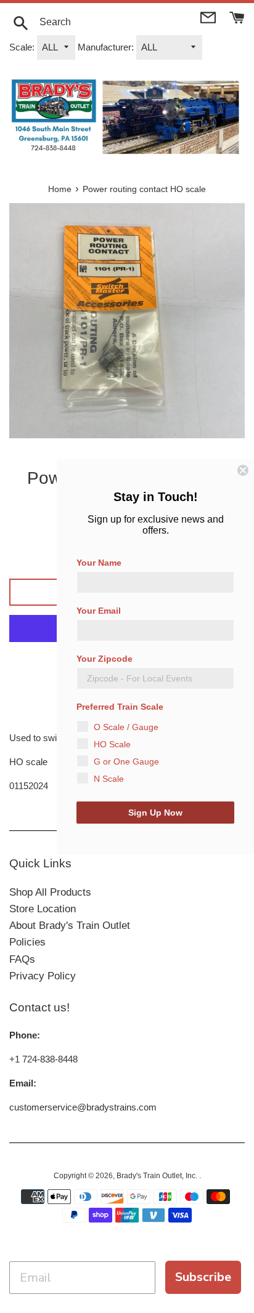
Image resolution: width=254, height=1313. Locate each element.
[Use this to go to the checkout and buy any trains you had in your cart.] (237, 16)
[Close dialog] (243, 470)
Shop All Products (50, 892)
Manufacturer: (106, 47)
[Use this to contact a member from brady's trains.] (209, 16)
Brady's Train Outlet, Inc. (158, 1175)
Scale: (22, 47)
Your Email (98, 611)
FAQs (22, 959)
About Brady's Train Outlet (69, 925)
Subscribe (203, 1277)
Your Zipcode (104, 659)
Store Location (42, 909)
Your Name (98, 563)
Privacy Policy (42, 976)
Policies (27, 942)
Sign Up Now (155, 812)
